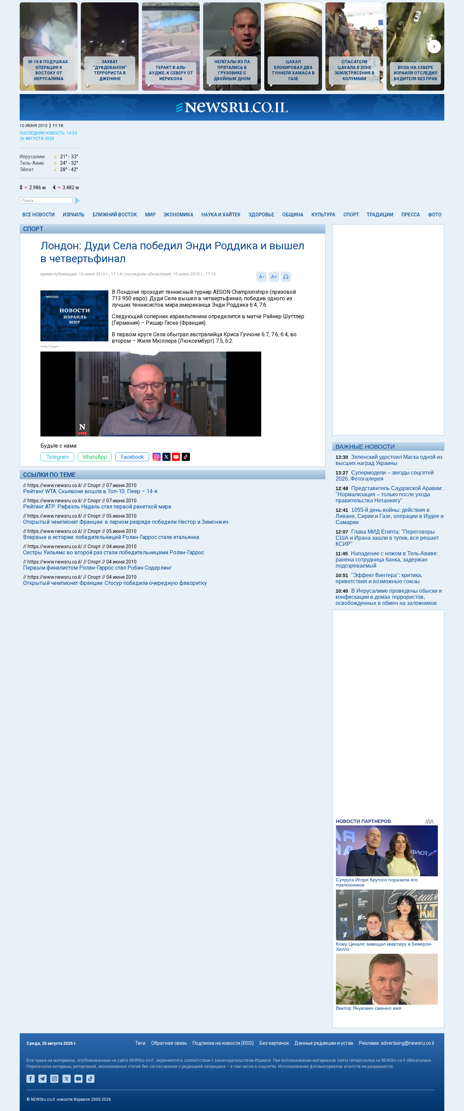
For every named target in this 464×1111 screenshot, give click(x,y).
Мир (150, 214)
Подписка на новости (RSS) (223, 1043)
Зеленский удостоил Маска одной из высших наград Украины (389, 460)
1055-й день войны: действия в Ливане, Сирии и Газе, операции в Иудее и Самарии (390, 516)
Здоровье (261, 214)
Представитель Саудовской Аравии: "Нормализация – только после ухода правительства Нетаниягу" (389, 494)
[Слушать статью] (293, 277)
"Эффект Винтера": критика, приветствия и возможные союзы (379, 578)
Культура (323, 214)
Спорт (351, 214)
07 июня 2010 (121, 485)
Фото (435, 214)
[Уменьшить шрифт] (261, 277)
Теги (140, 1043)
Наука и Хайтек (220, 214)
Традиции (380, 214)
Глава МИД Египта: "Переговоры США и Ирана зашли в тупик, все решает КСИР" (387, 538)
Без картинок (274, 1043)
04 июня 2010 (121, 546)
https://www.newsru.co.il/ (55, 485)
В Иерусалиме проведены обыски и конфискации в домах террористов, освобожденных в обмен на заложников (389, 597)
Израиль (74, 214)
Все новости (38, 214)
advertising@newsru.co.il (407, 1043)
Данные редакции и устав (324, 1043)
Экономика (178, 214)
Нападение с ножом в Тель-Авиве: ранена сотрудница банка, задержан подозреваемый (387, 560)
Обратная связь (169, 1043)
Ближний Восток (115, 214)
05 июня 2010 (121, 516)
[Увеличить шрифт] (274, 277)
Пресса (410, 214)
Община (292, 214)
